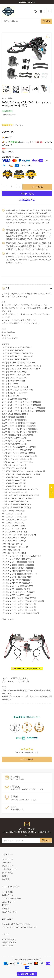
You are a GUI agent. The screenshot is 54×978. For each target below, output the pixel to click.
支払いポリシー (8, 902)
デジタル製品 (7, 873)
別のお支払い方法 (27, 200)
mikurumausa (7, 98)
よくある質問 (7, 892)
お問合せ (5, 876)
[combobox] (27, 21)
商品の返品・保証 (9, 912)
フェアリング (7, 866)
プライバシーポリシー (11, 898)
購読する (46, 840)
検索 (48, 21)
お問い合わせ (7, 895)
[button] (7, 125)
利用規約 (5, 905)
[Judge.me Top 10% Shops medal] (39, 727)
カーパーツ (6, 862)
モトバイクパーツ (9, 869)
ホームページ (7, 859)
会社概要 (5, 879)
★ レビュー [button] (52, 491)
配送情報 (5, 908)
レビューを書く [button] (27, 759)
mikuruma (22, 959)
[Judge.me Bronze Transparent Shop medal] (27, 727)
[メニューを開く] (49, 11)
